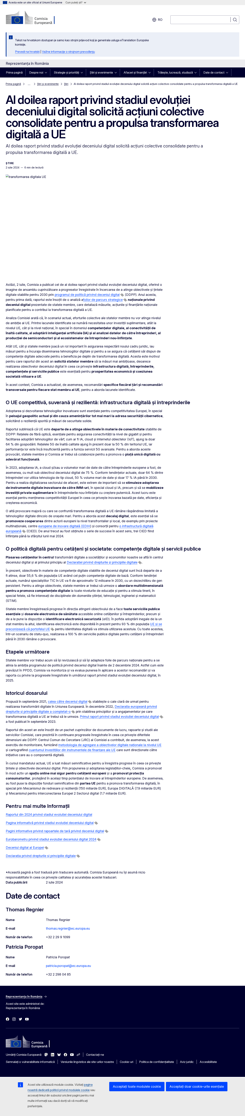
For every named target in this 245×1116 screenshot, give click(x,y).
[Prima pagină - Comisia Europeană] (35, 18)
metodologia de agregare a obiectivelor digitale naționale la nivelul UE (109, 745)
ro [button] (160, 20)
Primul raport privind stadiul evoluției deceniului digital (119, 716)
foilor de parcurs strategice (103, 300)
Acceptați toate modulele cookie (137, 1086)
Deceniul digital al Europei (25, 847)
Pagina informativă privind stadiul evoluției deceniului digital (50, 823)
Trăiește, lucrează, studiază (175, 72)
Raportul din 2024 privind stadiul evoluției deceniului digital (49, 814)
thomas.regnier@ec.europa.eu (68, 928)
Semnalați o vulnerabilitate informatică (30, 1062)
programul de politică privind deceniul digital (87, 295)
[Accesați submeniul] (47, 72)
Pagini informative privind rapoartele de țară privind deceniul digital (55, 831)
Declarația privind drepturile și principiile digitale (41, 856)
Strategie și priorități (66, 72)
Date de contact (213, 72)
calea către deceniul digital (67, 701)
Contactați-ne (95, 1054)
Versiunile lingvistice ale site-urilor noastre (87, 1062)
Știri (66, 83)
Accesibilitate (208, 1062)
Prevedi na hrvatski (27, 51)
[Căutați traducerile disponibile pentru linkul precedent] (122, 295)
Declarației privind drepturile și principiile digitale (102, 562)
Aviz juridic (187, 1062)
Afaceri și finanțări (135, 72)
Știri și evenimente (101, 72)
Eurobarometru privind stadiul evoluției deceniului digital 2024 (51, 839)
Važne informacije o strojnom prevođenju (68, 51)
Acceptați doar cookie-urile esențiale (196, 1086)
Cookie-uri (126, 1062)
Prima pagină (14, 72)
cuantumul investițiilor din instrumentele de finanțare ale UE (72, 750)
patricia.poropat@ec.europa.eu (68, 966)
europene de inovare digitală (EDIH (64, 526)
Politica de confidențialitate (156, 1062)
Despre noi (36, 72)
